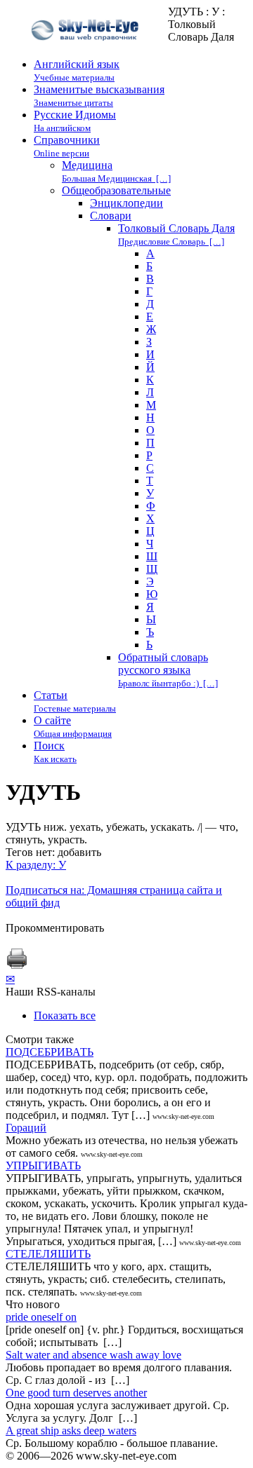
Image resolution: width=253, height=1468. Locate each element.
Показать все (65, 1015)
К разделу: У (36, 865)
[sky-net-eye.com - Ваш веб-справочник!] (87, 51)
